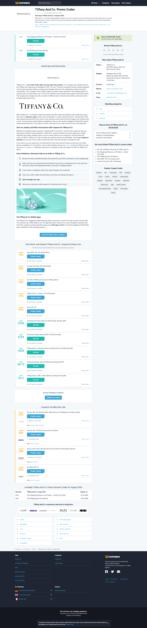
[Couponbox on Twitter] (112, 572)
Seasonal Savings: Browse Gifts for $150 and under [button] (44, 335)
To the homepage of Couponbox (25, 3)
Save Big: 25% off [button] (32, 467)
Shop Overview (20, 572)
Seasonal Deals (60, 590)
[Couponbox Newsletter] (118, 572)
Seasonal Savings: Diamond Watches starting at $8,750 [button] (45, 362)
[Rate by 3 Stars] (113, 50)
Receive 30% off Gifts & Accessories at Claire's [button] (42, 430)
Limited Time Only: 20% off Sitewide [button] (39, 266)
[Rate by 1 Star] (104, 50)
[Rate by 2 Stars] (108, 50)
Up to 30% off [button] (31, 307)
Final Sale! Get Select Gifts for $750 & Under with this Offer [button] (46, 321)
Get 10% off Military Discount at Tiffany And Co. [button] (43, 280)
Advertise (58, 559)
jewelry (68, 145)
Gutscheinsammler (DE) (27, 590)
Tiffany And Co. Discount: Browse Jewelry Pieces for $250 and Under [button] (50, 348)
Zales (25, 147)
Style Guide (58, 563)
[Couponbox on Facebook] (106, 572)
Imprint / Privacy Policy (111, 579)
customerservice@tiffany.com (116, 93)
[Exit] (108, 623)
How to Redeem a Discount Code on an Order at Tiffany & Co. (90, 24)
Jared (32, 147)
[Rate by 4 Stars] (117, 50)
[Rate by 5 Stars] (122, 50)
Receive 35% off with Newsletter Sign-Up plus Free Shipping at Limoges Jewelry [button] (53, 412)
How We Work (19, 580)
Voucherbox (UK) (24, 595)
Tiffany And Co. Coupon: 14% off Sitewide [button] (41, 293)
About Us (18, 559)
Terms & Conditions (110, 582)
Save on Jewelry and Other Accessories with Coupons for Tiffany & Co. (54, 24)
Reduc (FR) (22, 599)
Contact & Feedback (21, 563)
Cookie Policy (124, 579)
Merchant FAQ (19, 576)
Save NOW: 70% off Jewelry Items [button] (38, 252)
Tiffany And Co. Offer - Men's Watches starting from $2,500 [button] (46, 376)
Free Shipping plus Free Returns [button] (37, 50)
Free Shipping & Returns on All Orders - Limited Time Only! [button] (46, 37)
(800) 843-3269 (111, 97)
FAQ (16, 567)
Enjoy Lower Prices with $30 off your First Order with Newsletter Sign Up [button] (51, 449)
